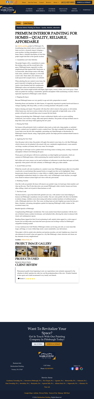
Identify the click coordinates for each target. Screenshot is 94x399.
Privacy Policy (43, 393)
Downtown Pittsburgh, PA (32, 381)
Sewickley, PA (24, 383)
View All (47, 387)
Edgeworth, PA (72, 383)
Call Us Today (38, 344)
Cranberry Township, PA (14, 381)
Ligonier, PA (59, 381)
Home (18, 23)
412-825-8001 (49, 368)
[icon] (77, 369)
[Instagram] (15, 2)
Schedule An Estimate (83, 2)
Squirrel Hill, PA (47, 383)
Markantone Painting (44, 397)
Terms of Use (53, 393)
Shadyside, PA (35, 383)
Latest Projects (28, 23)
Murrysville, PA (70, 381)
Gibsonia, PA (83, 383)
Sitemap (60, 393)
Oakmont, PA (81, 381)
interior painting (23, 46)
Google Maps (28, 393)
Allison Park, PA (26, 240)
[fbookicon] (72, 369)
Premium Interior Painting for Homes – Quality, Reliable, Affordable (38, 28)
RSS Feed (67, 393)
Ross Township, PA (12, 383)
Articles (35, 393)
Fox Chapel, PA (48, 381)
